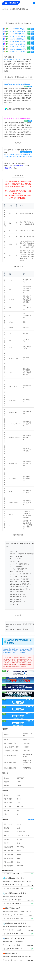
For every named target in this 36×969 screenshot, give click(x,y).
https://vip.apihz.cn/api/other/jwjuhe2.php (17, 118)
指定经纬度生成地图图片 (15, 893)
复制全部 (28, 152)
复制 (32, 29)
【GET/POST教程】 (18, 166)
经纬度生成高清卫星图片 (15, 923)
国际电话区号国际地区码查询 (17, 938)
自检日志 (30, 819)
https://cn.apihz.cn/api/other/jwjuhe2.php (17, 84)
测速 (28, 29)
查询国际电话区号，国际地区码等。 (13, 941)
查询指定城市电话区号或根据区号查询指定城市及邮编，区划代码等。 (18, 956)
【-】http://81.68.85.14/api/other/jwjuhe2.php (18, 51)
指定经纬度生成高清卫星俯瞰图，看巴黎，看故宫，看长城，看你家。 (18, 926)
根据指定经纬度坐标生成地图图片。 (13, 896)
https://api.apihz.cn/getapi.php (14, 59)
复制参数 (22, 152)
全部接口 (5, 9)
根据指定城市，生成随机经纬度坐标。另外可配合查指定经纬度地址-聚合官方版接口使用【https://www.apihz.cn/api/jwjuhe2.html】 (18, 881)
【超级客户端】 (9, 168)
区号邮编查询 (11, 953)
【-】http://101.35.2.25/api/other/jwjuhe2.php (18, 29)
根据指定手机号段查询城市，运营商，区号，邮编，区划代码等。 (18, 911)
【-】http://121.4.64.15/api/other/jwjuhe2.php (18, 41)
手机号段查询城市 (13, 908)
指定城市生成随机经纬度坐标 (17, 878)
